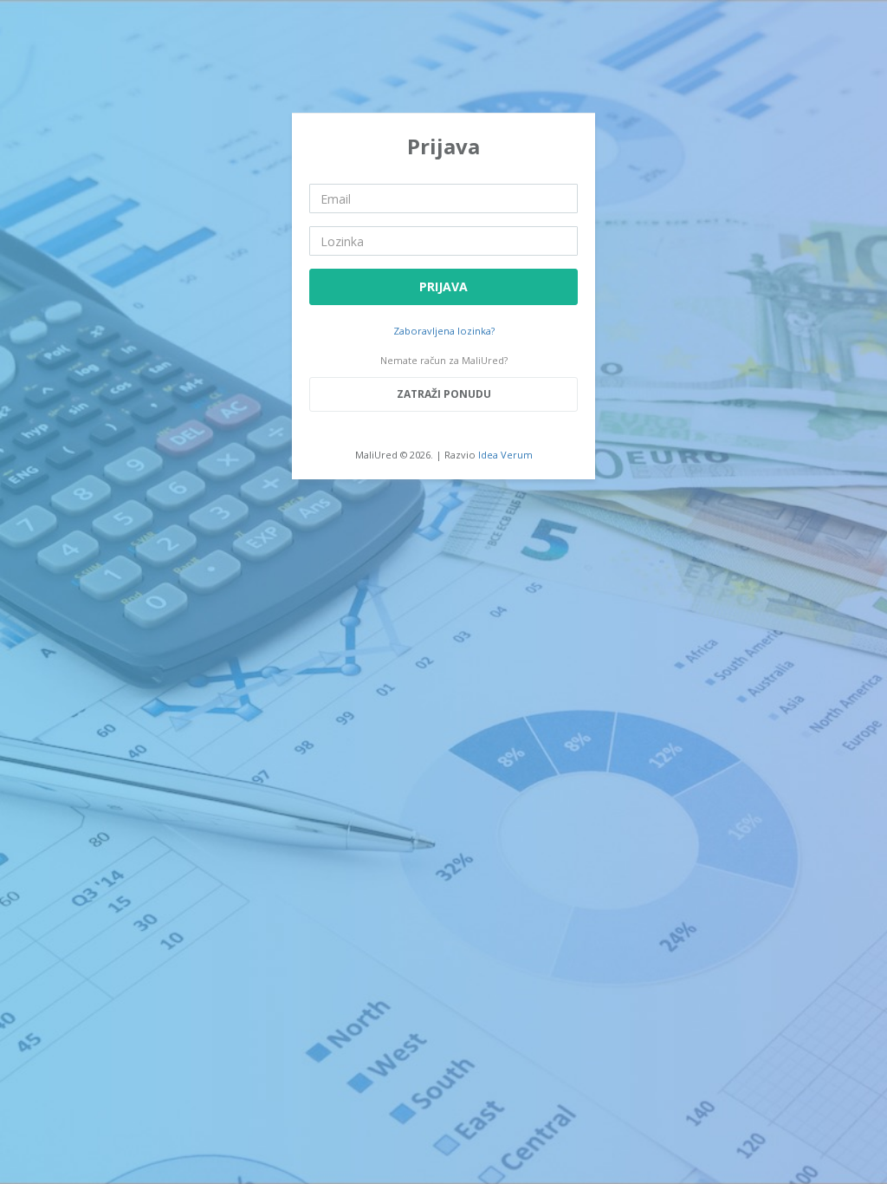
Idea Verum (505, 454)
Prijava (443, 286)
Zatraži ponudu (444, 394)
